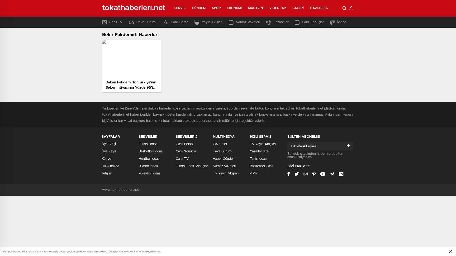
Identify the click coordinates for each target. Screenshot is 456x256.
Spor (216, 8)
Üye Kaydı (109, 151)
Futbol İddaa (148, 144)
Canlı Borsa (179, 22)
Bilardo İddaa (148, 166)
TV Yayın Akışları (226, 173)
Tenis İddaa (258, 158)
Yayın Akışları (212, 22)
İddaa (341, 22)
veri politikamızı (132, 251)
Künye (106, 158)
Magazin (255, 8)
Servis (180, 8)
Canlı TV (116, 22)
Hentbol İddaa (149, 158)
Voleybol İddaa (149, 173)
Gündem (199, 8)
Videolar (277, 8)
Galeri (298, 8)
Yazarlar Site (259, 151)
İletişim (107, 173)
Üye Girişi (109, 144)
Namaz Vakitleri (248, 22)
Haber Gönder (223, 158)
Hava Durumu (146, 22)
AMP (253, 173)
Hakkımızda (110, 166)
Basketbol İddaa (150, 151)
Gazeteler (319, 8)
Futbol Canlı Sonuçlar (192, 166)
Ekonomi (234, 8)
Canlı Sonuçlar (313, 22)
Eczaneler (281, 22)
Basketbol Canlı (261, 166)
